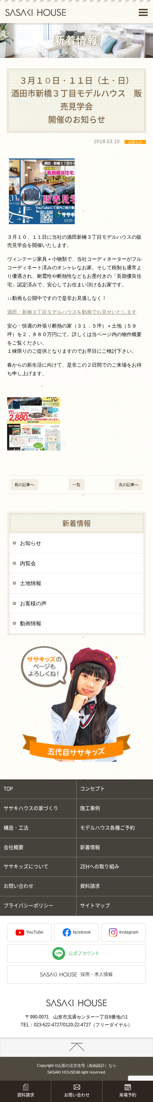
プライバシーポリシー (28, 905)
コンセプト (92, 788)
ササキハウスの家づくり (31, 808)
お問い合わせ (18, 886)
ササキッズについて (26, 866)
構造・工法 (16, 827)
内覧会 (28, 563)
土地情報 (30, 583)
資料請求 (90, 886)
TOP (8, 788)
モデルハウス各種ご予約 (107, 827)
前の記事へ (24, 484)
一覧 (76, 484)
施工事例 (90, 808)
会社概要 (13, 847)
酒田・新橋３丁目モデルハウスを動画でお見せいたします (72, 312)
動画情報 (30, 623)
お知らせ (30, 543)
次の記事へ (128, 484)
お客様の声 (33, 603)
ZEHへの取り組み (99, 866)
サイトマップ (95, 905)
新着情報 (90, 847)
